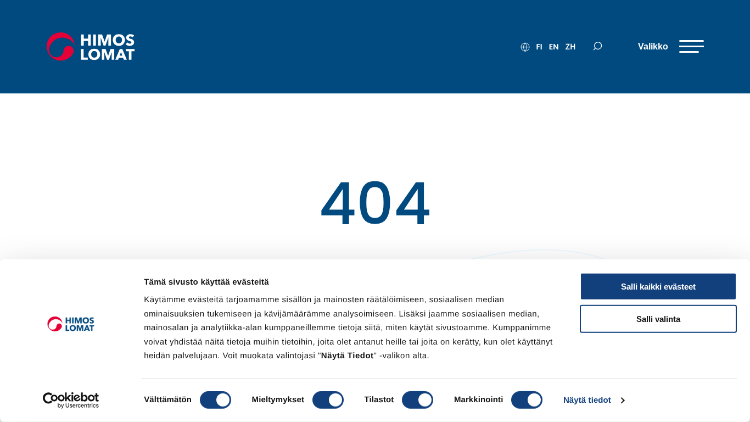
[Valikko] (671, 46)
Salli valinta (658, 318)
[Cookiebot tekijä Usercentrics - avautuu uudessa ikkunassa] (71, 400)
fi (539, 46)
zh (570, 46)
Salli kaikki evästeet (658, 286)
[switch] (328, 400)
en (554, 46)
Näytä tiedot (587, 400)
